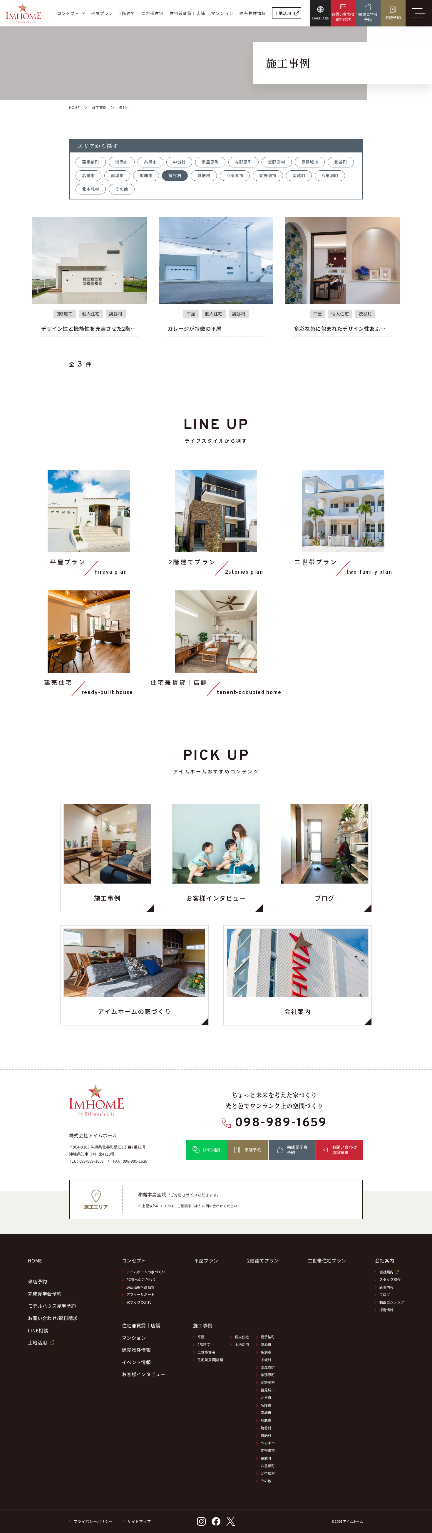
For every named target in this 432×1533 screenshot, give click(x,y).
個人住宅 (242, 1336)
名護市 (88, 175)
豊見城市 (310, 162)
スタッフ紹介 (390, 1279)
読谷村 (174, 175)
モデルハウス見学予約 (52, 1306)
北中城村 (90, 189)
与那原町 (243, 162)
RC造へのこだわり (141, 1279)
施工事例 (202, 1325)
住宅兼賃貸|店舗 (210, 1359)
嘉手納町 (90, 162)
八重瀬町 (330, 175)
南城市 (117, 175)
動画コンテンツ (391, 1301)
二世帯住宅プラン (327, 1260)
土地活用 (242, 1344)
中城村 (179, 162)
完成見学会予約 (44, 1294)
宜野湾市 (268, 175)
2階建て (203, 1344)
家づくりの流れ (138, 1301)
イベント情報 (136, 1362)
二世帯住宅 (206, 1351)
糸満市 (150, 162)
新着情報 (386, 1287)
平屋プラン (206, 1260)
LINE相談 (38, 1330)
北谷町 (340, 162)
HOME (35, 1260)
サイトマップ (139, 1521)
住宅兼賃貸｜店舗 (141, 1325)
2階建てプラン (263, 1260)
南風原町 (210, 162)
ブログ (384, 1294)
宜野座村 (276, 162)
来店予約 (37, 1281)
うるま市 (235, 175)
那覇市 (146, 175)
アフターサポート (140, 1294)
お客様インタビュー (143, 1374)
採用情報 (386, 1309)
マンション (134, 1338)
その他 (121, 189)
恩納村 (203, 175)
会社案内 (386, 1271)
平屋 (201, 1336)
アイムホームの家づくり (145, 1271)
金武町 (298, 175)
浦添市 (121, 162)
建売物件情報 (136, 1350)
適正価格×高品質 (140, 1287)
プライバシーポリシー (93, 1521)
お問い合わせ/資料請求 (53, 1318)
